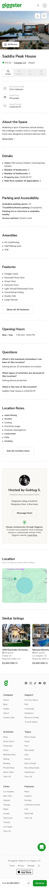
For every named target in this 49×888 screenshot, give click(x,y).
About (6, 700)
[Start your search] (38, 5)
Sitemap (30, 865)
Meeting (6, 763)
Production (8, 746)
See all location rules (18, 450)
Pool (26, 746)
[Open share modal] (21, 628)
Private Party (8, 767)
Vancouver (8, 818)
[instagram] (30, 683)
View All (7, 776)
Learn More (32, 535)
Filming (6, 759)
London (6, 813)
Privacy (21, 865)
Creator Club (8, 717)
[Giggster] (12, 5)
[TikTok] (35, 683)
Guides (6, 708)
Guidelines (29, 713)
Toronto (6, 822)
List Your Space (31, 700)
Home (27, 741)
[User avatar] (44, 5)
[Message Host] (29, 883)
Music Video (8, 772)
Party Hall (28, 813)
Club (26, 754)
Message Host (24, 513)
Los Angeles (8, 791)
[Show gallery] (24, 30)
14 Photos (12, 44)
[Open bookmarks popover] (44, 16)
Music (26, 791)
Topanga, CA (20, 62)
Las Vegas (7, 826)
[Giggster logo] (6, 683)
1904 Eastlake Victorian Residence (14, 649)
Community (29, 708)
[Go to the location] (16, 635)
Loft (26, 809)
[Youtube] (40, 683)
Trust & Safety (30, 722)
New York (7, 796)
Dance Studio (30, 763)
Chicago (6, 804)
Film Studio (29, 750)
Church (27, 759)
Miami (5, 809)
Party (5, 737)
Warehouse (29, 772)
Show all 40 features (18, 309)
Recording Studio (31, 767)
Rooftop (27, 800)
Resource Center (31, 717)
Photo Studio (30, 737)
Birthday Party (9, 754)
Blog (5, 704)
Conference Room (32, 804)
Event (5, 750)
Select (6, 713)
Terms (12, 865)
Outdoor (28, 796)
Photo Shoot (8, 741)
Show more (7, 138)
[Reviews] (44, 683)
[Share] (37, 16)
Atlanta (6, 800)
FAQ (26, 704)
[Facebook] (26, 683)
